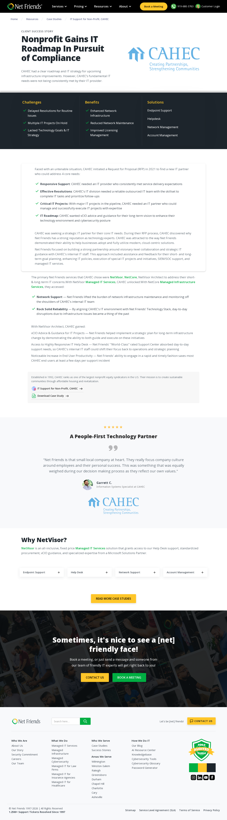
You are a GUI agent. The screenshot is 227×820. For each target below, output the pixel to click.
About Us (17, 745)
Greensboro (99, 775)
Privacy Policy (211, 810)
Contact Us (95, 677)
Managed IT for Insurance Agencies (63, 775)
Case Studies (99, 745)
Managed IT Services (100, 282)
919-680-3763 (185, 6)
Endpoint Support (159, 110)
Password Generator (145, 767)
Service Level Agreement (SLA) (157, 810)
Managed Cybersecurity (60, 759)
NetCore (130, 277)
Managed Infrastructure (60, 751)
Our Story (17, 750)
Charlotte (97, 788)
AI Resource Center (144, 750)
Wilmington (98, 761)
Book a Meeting (153, 6)
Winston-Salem (101, 766)
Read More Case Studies (113, 599)
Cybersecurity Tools (144, 759)
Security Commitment (25, 754)
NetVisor (116, 277)
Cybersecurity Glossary (146, 763)
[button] (59, 6)
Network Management (162, 127)
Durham (96, 779)
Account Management (162, 135)
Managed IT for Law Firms (64, 767)
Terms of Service (189, 810)
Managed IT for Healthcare (61, 783)
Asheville (97, 797)
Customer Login (210, 6)
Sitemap (130, 810)
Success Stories (101, 750)
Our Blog (137, 745)
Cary (94, 792)
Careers (16, 759)
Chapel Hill (98, 783)
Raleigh (96, 770)
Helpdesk (153, 119)
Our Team (18, 763)
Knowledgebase (142, 754)
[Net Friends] (26, 721)
